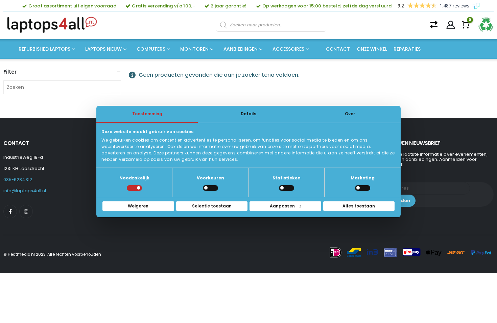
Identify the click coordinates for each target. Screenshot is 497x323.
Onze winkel (372, 49)
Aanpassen (282, 206)
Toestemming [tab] (147, 114)
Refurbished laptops (44, 49)
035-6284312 (17, 179)
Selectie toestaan (212, 206)
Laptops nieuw (103, 49)
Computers (151, 49)
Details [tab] (248, 114)
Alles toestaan (358, 206)
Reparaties (407, 49)
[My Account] (450, 25)
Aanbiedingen (240, 49)
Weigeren (138, 206)
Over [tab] (350, 114)
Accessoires (288, 49)
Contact (338, 49)
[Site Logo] (54, 25)
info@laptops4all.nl (24, 191)
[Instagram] (26, 211)
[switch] (210, 188)
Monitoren (194, 49)
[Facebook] (10, 211)
